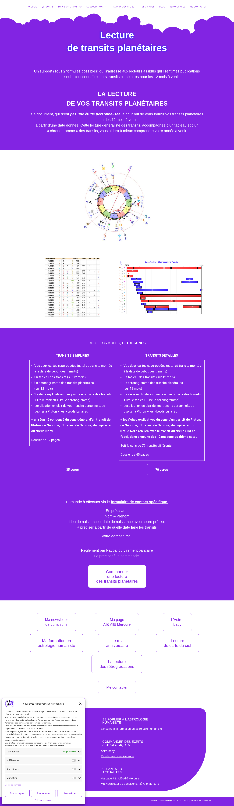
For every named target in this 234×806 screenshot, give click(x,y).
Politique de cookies (43, 800)
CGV (186, 800)
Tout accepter (17, 793)
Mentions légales (167, 800)
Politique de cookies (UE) (202, 800)
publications (190, 71)
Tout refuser (43, 793)
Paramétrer (70, 793)
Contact (153, 800)
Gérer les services (13, 784)
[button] (80, 703)
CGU (179, 800)
